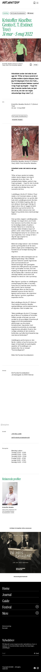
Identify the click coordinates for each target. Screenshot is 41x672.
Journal (6, 595)
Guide (5, 601)
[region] (20, 403)
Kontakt (5, 628)
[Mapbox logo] (5, 425)
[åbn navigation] (37, 3)
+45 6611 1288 (16, 434)
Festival (6, 607)
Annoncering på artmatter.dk (20, 576)
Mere (5, 613)
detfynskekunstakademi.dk (20, 437)
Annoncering (6, 626)
